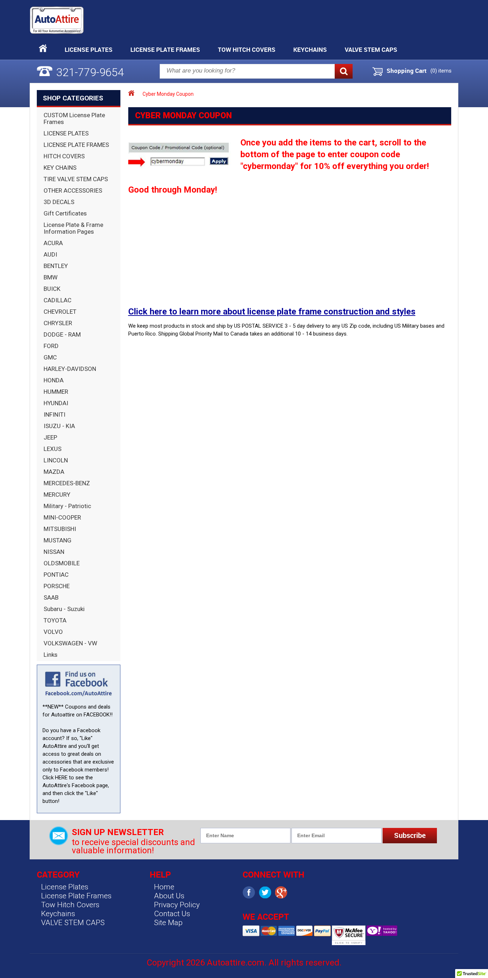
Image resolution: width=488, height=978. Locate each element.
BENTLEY (56, 265)
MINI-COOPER (62, 517)
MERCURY (57, 494)
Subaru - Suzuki (64, 608)
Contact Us (172, 913)
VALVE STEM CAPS (371, 49)
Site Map (168, 922)
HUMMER (56, 391)
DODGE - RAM (62, 334)
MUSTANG (57, 540)
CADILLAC (57, 300)
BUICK (52, 288)
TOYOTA (55, 620)
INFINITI (54, 414)
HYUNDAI (56, 403)
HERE (61, 777)
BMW (51, 277)
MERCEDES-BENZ (67, 483)
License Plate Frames (165, 49)
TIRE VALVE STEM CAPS (76, 179)
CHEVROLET (60, 311)
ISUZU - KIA (59, 426)
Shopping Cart (407, 71)
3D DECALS (59, 201)
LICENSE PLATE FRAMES (76, 144)
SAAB (51, 597)
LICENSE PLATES (66, 133)
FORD (51, 345)
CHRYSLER (58, 323)
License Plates (89, 49)
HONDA (54, 380)
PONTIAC (56, 574)
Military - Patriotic (67, 506)
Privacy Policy (177, 904)
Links (51, 654)
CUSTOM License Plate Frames (74, 118)
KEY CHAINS (60, 167)
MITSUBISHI (60, 528)
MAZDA (54, 471)
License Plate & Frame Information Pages (73, 228)
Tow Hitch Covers (246, 49)
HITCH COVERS (64, 156)
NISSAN (54, 551)
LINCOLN (56, 460)
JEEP (50, 437)
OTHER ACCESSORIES (73, 190)
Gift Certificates (65, 213)
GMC (50, 357)
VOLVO (53, 631)
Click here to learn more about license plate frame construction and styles (271, 312)
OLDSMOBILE (62, 563)
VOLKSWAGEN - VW (70, 643)
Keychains (310, 49)
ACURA (53, 243)
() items (441, 71)
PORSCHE (57, 586)
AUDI (50, 254)
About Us (169, 896)
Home (164, 887)
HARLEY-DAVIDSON (70, 368)
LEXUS (52, 448)
